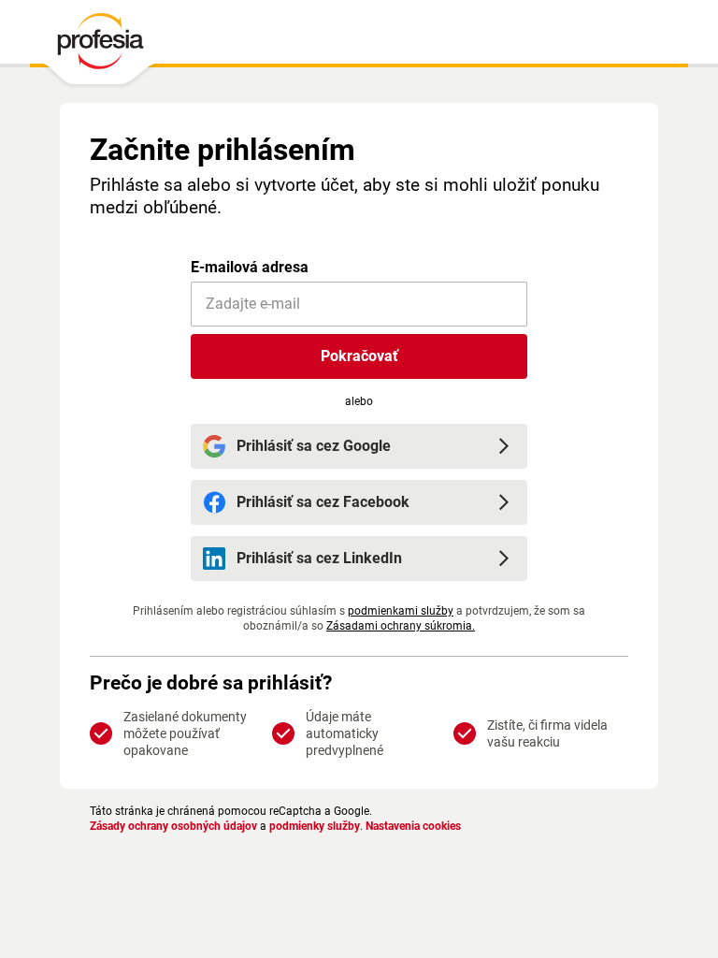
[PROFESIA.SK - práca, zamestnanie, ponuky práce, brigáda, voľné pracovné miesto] (99, 46)
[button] (359, 356)
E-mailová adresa (250, 267)
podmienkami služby (400, 610)
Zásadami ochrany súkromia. (400, 625)
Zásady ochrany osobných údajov (173, 826)
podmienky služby (314, 826)
